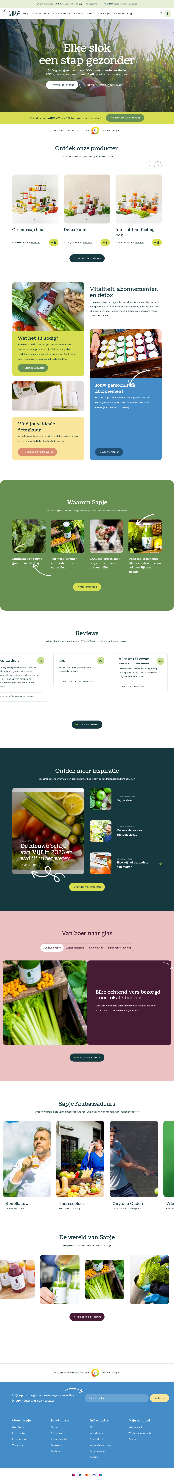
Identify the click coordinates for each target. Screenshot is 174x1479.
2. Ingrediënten (75, 947)
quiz (76, 436)
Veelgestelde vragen (101, 1445)
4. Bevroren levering (119, 947)
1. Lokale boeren (52, 947)
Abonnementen (59, 1439)
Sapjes (54, 1427)
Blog (129, 13)
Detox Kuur (57, 1433)
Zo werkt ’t (91, 13)
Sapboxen (61, 13)
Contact (132, 1439)
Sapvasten (56, 1445)
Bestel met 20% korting (126, 117)
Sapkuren (56, 1451)
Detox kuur (48, 13)
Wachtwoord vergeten (140, 1433)
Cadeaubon (119, 13)
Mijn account (135, 1427)
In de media (18, 1433)
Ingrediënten (96, 1433)
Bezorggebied (97, 1451)
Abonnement (76, 13)
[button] (150, 165)
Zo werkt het (96, 1439)
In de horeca (19, 1439)
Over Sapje (105, 13)
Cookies (94, 1457)
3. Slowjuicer (96, 947)
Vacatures (17, 1445)
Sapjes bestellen (32, 13)
